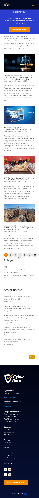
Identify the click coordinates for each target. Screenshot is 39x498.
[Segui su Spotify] (9, 474)
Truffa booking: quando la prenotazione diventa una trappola (17, 128)
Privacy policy (9, 453)
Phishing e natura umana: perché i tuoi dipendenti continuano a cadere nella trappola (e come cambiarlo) (19, 329)
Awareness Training (11, 414)
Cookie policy (8, 455)
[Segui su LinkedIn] (5, 469)
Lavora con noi (9, 432)
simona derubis (11, 81)
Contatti (7, 404)
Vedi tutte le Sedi (10, 397)
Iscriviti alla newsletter (15, 483)
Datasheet (8, 442)
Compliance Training (11, 421)
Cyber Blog (8, 445)
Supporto (7, 406)
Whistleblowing (9, 458)
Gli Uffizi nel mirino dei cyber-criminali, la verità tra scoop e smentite (19, 179)
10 (35, 255)
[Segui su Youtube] (9, 469)
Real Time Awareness (11, 419)
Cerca (32, 357)
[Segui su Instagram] (5, 474)
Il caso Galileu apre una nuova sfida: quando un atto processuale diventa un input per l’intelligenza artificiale (19, 77)
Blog (5, 267)
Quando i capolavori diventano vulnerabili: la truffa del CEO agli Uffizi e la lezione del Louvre (19, 227)
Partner (6, 434)
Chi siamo (7, 429)
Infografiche (8, 447)
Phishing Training (10, 417)
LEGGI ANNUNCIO (19, 30)
